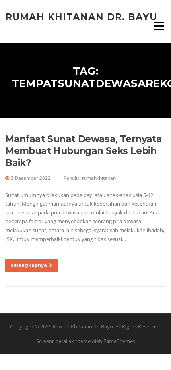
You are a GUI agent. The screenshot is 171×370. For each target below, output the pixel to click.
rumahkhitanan (99, 178)
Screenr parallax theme (63, 341)
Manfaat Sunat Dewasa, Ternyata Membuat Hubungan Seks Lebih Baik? (83, 150)
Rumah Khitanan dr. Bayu (81, 16)
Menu (159, 25)
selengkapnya (29, 265)
